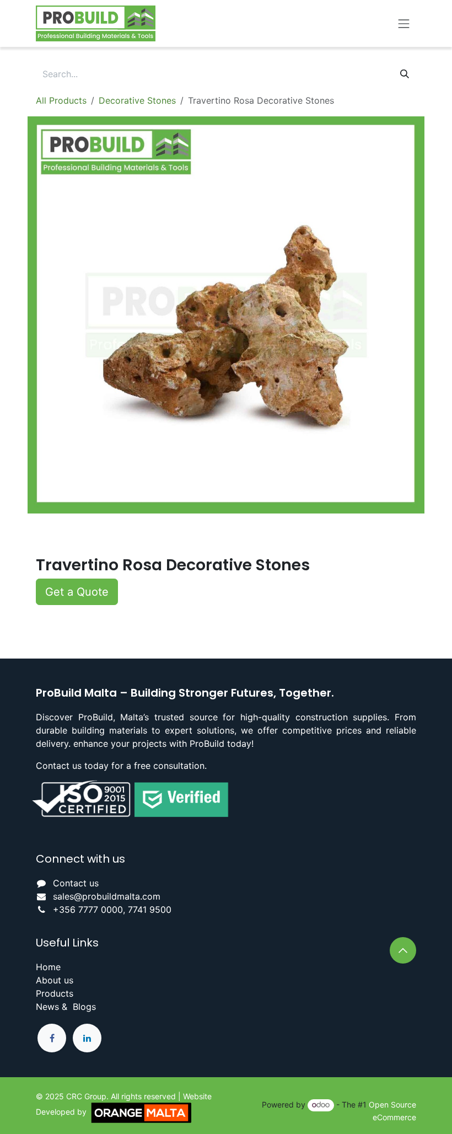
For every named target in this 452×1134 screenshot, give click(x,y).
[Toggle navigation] (404, 23)
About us (54, 980)
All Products (61, 100)
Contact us (76, 883)
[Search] (404, 73)
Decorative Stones (137, 100)
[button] (77, 592)
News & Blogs (66, 1006)
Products (54, 993)
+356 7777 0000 (88, 909)
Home (48, 966)
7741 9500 (149, 909)
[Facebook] (51, 1038)
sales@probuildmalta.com (106, 896)
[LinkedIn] (87, 1038)
